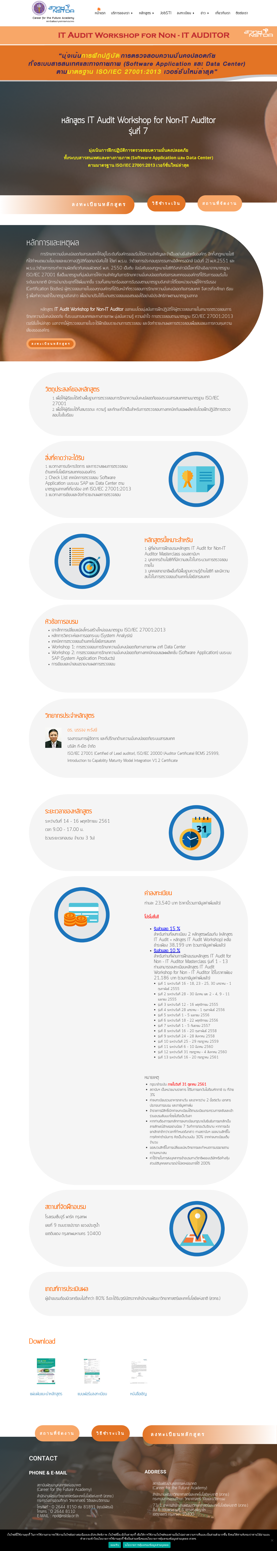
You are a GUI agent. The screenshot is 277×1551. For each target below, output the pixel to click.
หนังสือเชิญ (138, 1394)
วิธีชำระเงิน (166, 203)
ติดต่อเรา (242, 14)
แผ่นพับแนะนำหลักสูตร (46, 1394)
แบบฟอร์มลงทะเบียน (92, 1394)
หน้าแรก (100, 14)
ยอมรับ (115, 1545)
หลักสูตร (145, 14)
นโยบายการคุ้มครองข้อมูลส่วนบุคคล (147, 1545)
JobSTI (166, 14)
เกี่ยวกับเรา (222, 14)
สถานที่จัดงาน (219, 203)
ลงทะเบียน (184, 14)
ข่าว (203, 14)
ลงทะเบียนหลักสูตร (99, 204)
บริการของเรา (120, 14)
